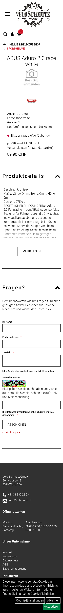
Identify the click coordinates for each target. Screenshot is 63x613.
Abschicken (17, 424)
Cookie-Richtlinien (42, 593)
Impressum (10, 556)
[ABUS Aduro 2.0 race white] (31, 77)
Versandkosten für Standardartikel (29, 147)
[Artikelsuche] (5, 34)
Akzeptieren (51, 606)
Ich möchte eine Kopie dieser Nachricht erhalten (28, 371)
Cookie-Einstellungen (30, 600)
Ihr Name (7, 322)
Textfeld (6, 352)
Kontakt (7, 552)
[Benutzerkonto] (12, 34)
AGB (5, 564)
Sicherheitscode (11, 377)
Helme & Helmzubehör (24, 44)
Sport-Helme (16, 48)
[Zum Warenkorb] (19, 35)
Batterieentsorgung (14, 568)
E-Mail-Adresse (10, 337)
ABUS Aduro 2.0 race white (31, 61)
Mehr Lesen (32, 251)
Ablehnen (53, 600)
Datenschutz (10, 560)
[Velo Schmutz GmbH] (33, 14)
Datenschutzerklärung (18, 412)
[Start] (4, 44)
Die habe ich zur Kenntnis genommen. (28, 414)
